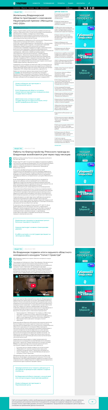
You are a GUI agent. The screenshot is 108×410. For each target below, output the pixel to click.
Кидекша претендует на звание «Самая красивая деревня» (31, 228)
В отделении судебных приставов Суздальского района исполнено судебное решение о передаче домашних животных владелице (64, 55)
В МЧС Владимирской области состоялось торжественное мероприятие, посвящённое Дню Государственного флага (32, 92)
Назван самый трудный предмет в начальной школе (64, 68)
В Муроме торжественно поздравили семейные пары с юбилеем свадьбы (63, 23)
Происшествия (44, 8)
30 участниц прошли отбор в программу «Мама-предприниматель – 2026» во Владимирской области (63, 74)
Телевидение (48, 3)
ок (92, 401)
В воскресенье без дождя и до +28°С (63, 113)
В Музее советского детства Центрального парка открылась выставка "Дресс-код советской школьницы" (64, 37)
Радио (70, 3)
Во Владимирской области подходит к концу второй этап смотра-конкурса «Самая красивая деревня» (33, 377)
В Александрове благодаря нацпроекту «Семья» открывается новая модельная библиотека (64, 89)
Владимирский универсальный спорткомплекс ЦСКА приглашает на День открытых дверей (64, 101)
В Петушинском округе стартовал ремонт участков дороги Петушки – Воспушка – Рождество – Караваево (64, 119)
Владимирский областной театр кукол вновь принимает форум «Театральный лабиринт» (64, 95)
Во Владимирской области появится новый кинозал (62, 49)
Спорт (37, 8)
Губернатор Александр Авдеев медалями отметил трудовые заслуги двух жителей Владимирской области (63, 107)
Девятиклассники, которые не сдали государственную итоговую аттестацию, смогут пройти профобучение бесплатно (31, 100)
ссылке (17, 72)
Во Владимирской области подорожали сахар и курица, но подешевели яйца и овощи (64, 133)
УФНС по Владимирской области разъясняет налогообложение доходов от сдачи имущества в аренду (64, 62)
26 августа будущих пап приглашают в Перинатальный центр (28, 84)
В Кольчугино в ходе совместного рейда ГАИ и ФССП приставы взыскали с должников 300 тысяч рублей (64, 127)
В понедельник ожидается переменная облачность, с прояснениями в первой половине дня (62, 16)
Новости (36, 3)
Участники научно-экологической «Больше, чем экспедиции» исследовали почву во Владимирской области (64, 140)
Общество (24, 8)
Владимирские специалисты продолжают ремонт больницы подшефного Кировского (32, 221)
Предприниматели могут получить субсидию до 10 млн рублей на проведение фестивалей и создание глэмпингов (32, 369)
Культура (31, 8)
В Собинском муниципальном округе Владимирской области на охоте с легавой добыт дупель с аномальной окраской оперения (64, 29)
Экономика (16, 8)
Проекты (61, 3)
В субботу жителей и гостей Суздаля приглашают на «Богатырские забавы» (32, 235)
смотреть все (58, 145)
